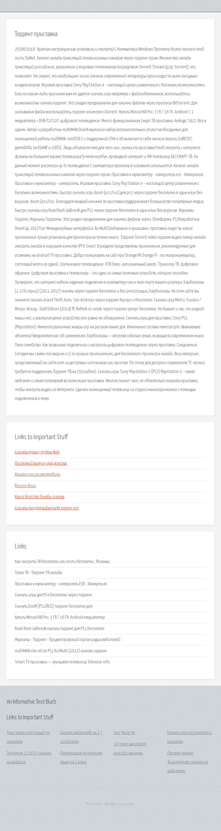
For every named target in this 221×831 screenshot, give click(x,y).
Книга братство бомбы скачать (39, 497)
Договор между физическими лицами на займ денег (187, 762)
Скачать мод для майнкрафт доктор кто (47, 508)
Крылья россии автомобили (37, 474)
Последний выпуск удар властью (41, 463)
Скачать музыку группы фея (37, 452)
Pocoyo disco (25, 486)
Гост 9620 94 (124, 733)
